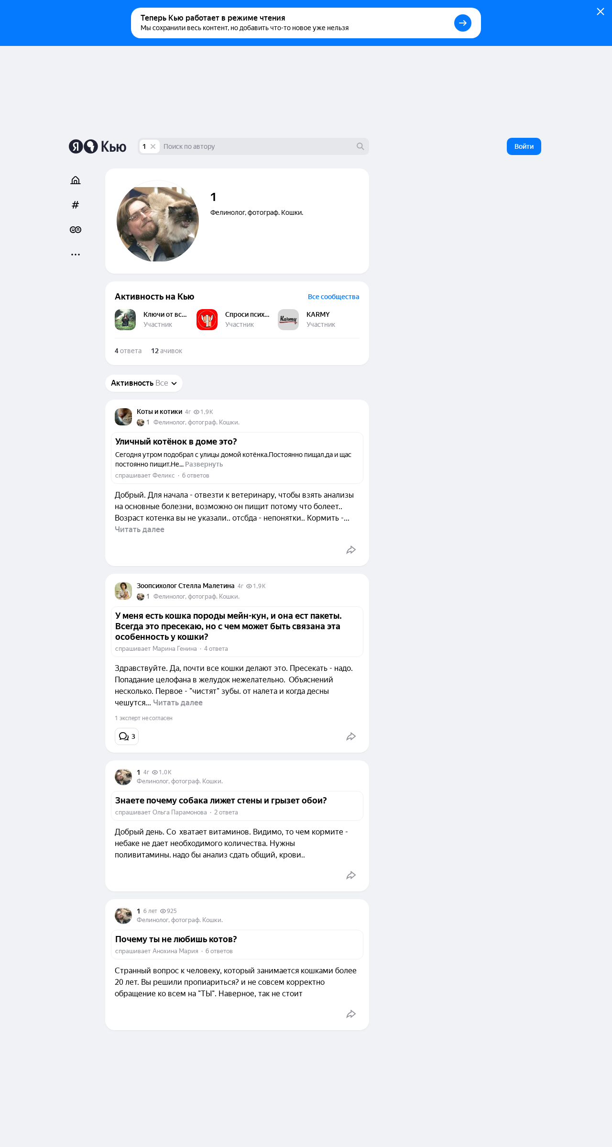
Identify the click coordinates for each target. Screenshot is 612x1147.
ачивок (166, 351)
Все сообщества (334, 297)
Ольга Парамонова (180, 812)
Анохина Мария (175, 951)
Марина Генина (175, 648)
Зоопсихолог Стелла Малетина (186, 586)
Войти (524, 146)
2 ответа (226, 812)
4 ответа (216, 648)
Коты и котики (159, 411)
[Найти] (360, 146)
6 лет (150, 911)
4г (188, 412)
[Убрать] (153, 146)
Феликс (164, 475)
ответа (128, 351)
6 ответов (195, 475)
